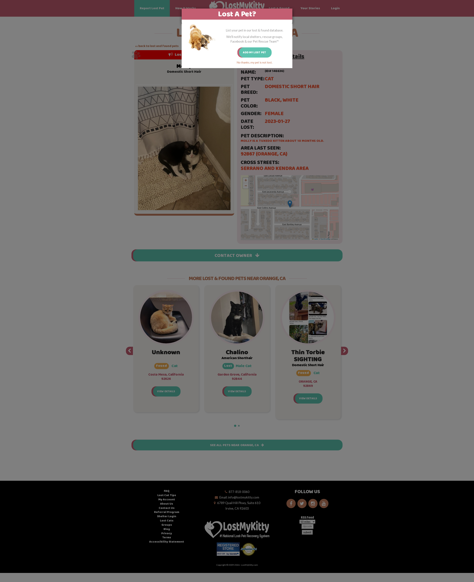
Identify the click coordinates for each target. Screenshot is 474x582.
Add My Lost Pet (254, 52)
